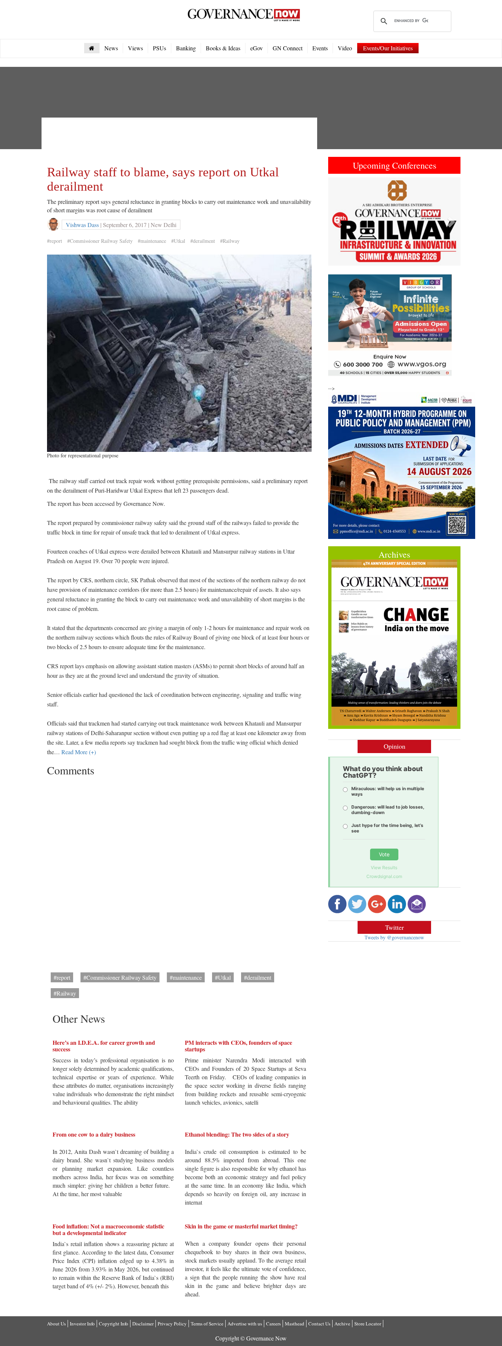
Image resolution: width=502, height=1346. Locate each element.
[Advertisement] (181, 139)
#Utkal (178, 240)
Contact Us (319, 1323)
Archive (342, 1323)
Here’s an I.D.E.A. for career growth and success (104, 1045)
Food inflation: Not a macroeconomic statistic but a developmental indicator (108, 1229)
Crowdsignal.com (384, 876)
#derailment (202, 240)
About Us (56, 1323)
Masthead (294, 1323)
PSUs (159, 48)
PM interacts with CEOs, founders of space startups (238, 1045)
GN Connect (287, 48)
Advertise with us (244, 1323)
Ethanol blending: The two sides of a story (237, 1134)
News (111, 48)
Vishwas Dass (82, 224)
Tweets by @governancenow (394, 937)
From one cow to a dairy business (94, 1134)
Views (135, 48)
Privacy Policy (172, 1323)
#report (54, 240)
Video (345, 48)
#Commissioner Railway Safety (100, 240)
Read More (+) (78, 752)
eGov (256, 48)
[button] (338, 221)
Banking (186, 48)
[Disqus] (179, 872)
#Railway (230, 240)
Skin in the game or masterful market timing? (241, 1226)
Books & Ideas (223, 48)
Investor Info (82, 1323)
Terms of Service (207, 1323)
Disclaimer (143, 1323)
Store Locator (367, 1323)
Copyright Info (113, 1323)
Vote (384, 854)
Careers (273, 1323)
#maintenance (152, 240)
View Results (384, 867)
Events (320, 48)
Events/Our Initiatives (388, 48)
